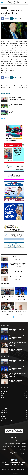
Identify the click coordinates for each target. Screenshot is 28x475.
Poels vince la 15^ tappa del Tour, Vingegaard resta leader (20, 87)
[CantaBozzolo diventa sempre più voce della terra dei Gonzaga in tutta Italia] (4, 265)
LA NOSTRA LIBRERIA (17, 464)
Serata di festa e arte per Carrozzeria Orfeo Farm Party (7, 298)
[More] (20, 18)
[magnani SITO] (14, 179)
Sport (3, 309)
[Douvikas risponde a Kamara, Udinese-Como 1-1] (4, 106)
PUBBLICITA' (8, 464)
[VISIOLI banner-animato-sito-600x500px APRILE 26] (14, 220)
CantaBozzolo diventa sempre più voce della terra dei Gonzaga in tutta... (20, 298)
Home (2, 5)
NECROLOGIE (12, 462)
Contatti (11, 469)
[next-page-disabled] (4, 118)
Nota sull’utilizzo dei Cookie (19, 469)
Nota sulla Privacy (5, 469)
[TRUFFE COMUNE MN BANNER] (14, 162)
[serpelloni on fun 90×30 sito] (14, 231)
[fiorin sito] (14, 247)
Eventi (3, 294)
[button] (2, 2)
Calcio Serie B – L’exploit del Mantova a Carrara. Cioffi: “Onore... (7, 313)
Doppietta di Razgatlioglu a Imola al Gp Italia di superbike (7, 87)
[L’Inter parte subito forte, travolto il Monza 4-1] (4, 112)
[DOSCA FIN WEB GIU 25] (14, 200)
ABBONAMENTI (21, 462)
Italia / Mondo (7, 5)
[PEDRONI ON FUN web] (14, 171)
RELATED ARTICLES (5, 93)
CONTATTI (5, 462)
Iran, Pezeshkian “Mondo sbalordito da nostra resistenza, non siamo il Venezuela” (17, 99)
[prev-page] (2, 118)
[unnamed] (14, 239)
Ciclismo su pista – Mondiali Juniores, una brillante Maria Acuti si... (21, 313)
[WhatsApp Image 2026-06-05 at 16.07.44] (14, 141)
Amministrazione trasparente (14, 470)
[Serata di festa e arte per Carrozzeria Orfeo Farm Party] (4, 258)
